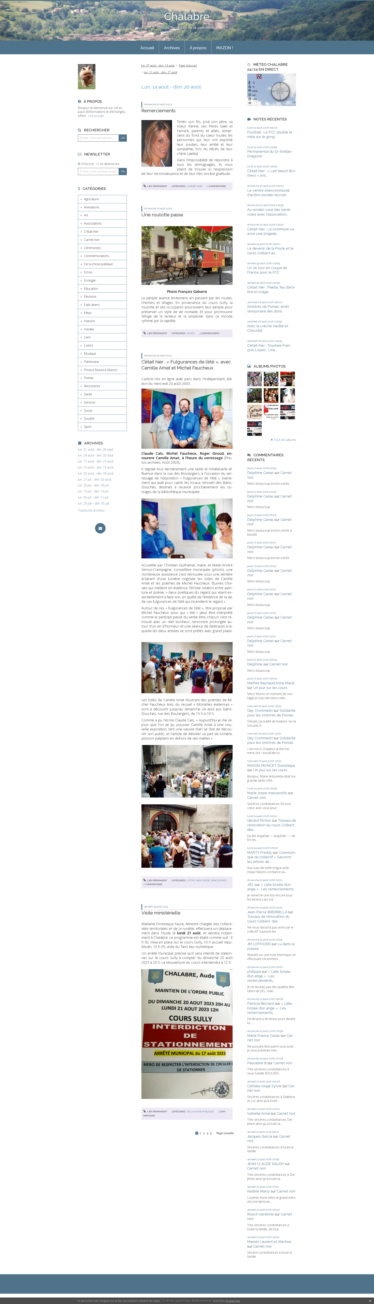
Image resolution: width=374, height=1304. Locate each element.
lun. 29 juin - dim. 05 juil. (93, 503)
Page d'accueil (188, 65)
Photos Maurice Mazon (100, 370)
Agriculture (91, 199)
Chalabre (187, 16)
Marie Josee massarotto (267, 793)
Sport (88, 427)
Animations (91, 207)
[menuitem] (147, 47)
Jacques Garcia (259, 1136)
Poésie (89, 378)
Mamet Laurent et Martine (269, 1242)
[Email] (100, 528)
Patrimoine (91, 362)
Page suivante (225, 1133)
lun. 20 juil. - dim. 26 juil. (93, 485)
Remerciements (158, 110)
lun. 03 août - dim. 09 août (96, 473)
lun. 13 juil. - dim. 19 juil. (93, 491)
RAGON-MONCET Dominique (271, 765)
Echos (88, 272)
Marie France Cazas (263, 1036)
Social (88, 410)
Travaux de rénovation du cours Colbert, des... (271, 825)
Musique (90, 353)
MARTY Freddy (259, 852)
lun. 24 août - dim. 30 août (96, 455)
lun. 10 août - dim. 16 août (96, 467)
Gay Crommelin (260, 710)
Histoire (89, 321)
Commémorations (96, 256)
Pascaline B (256, 1063)
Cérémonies (92, 248)
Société (89, 418)
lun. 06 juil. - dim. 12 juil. (93, 497)
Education (91, 288)
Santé (88, 394)
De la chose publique (98, 264)
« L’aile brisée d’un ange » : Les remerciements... (268, 976)
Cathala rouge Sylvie (264, 1086)
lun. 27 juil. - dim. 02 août (94, 479)
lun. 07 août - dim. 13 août (158, 65)
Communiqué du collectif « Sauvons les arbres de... (271, 857)
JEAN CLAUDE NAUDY (265, 1164)
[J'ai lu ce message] (370, 1300)
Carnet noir (92, 240)
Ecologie (90, 280)
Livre (87, 337)
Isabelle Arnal (258, 1113)
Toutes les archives (91, 510)
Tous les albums (285, 440)
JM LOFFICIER (259, 944)
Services (89, 402)
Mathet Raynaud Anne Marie (271, 683)
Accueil (147, 48)
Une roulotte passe (162, 215)
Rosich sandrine (260, 1214)
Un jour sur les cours (270, 688)
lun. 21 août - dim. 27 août (160, 72)
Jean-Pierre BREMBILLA (267, 912)
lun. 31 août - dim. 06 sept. (96, 450)
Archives (172, 48)
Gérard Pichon (259, 820)
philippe (254, 972)
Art (86, 215)
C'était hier (91, 231)
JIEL (250, 885)
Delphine (254, 664)
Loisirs (88, 345)
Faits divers (92, 305)
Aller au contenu (13, 3)
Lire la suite (96, 116)
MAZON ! (224, 48)
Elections (90, 296)
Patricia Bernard (260, 1003)
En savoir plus (233, 1300)
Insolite (89, 329)
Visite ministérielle (160, 913)
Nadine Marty (258, 1191)
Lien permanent (157, 186)
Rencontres (92, 386)
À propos (198, 48)
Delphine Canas (260, 473)
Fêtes (88, 313)
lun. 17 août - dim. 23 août (96, 461)
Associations (93, 223)
